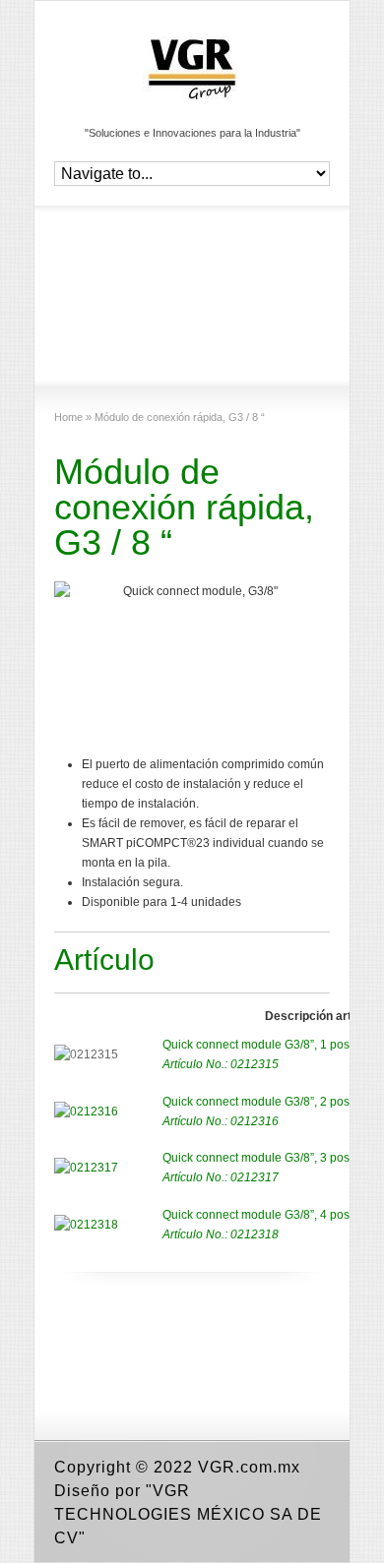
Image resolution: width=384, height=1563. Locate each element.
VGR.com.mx (249, 1467)
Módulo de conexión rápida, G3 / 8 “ (184, 507)
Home (68, 417)
